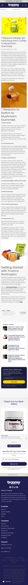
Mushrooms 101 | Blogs (7, 533)
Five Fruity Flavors (11, 287)
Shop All (3, 509)
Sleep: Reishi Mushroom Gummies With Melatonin (10, 437)
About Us (3, 524)
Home (3, 310)
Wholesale (4, 537)
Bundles (3, 514)
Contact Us (4, 530)
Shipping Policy (10, 558)
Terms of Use (13, 560)
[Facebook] (10, 487)
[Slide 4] (15, 432)
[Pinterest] (17, 487)
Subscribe (14, 382)
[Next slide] (26, 422)
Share (23, 313)
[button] (4, 5)
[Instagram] (12, 487)
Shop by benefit (5, 512)
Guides (8, 310)
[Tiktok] (15, 487)
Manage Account (6, 535)
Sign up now (14, 464)
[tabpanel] (14, 427)
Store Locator (5, 526)
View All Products (14, 446)
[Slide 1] (11, 432)
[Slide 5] (16, 432)
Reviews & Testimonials (7, 528)
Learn (2, 516)
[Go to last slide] (2, 422)
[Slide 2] (12, 432)
